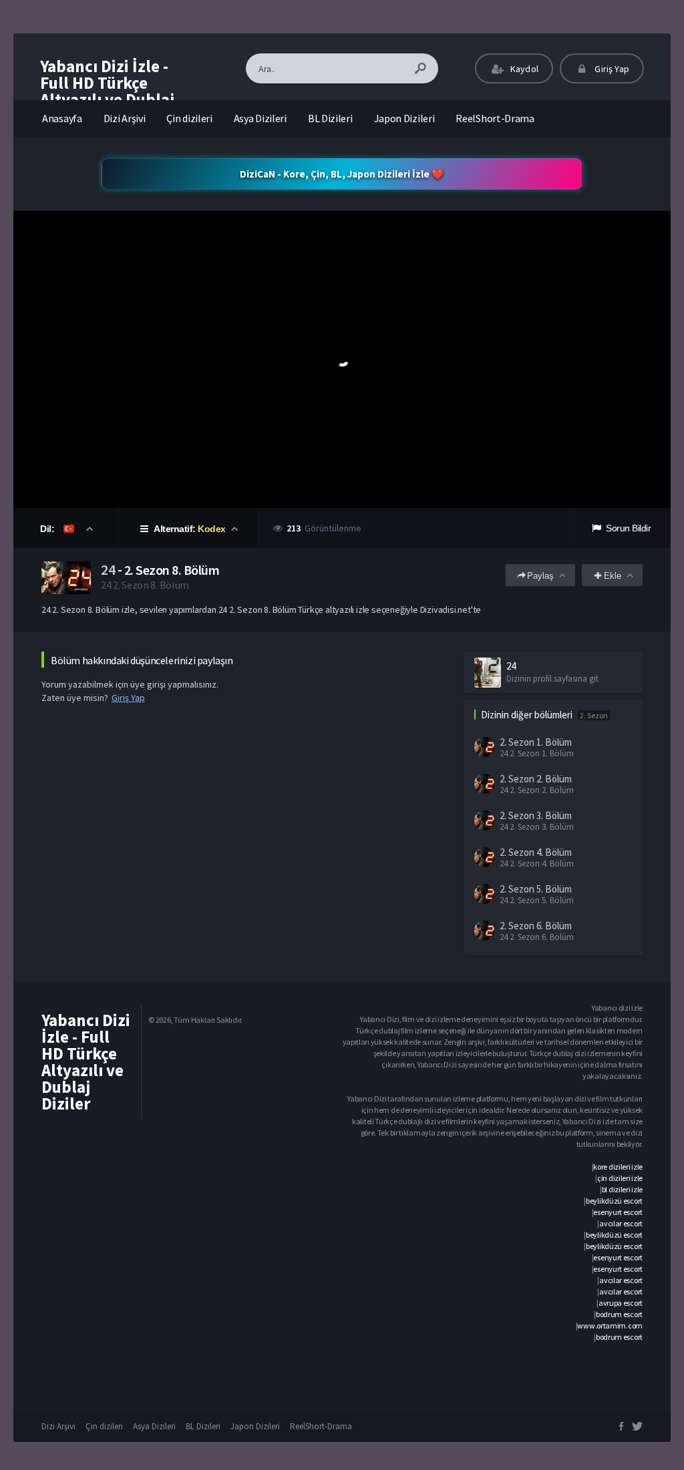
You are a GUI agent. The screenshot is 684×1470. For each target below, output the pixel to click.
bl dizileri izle (622, 1189)
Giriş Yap (610, 69)
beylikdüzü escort (614, 1201)
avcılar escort (621, 1223)
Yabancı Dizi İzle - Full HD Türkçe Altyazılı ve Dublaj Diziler (107, 91)
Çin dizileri (189, 118)
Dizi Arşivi (125, 118)
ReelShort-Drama (495, 118)
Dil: (48, 528)
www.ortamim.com (610, 1325)
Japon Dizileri (404, 118)
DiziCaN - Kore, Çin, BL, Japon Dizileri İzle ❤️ (342, 174)
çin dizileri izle (620, 1178)
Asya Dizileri (260, 118)
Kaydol (523, 69)
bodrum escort (619, 1314)
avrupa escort (620, 1303)
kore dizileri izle (618, 1167)
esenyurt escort (618, 1212)
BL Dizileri (330, 118)
